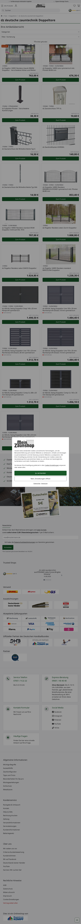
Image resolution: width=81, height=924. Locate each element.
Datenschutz (36, 483)
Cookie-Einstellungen (52, 465)
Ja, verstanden (40, 473)
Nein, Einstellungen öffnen (40, 479)
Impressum (44, 483)
